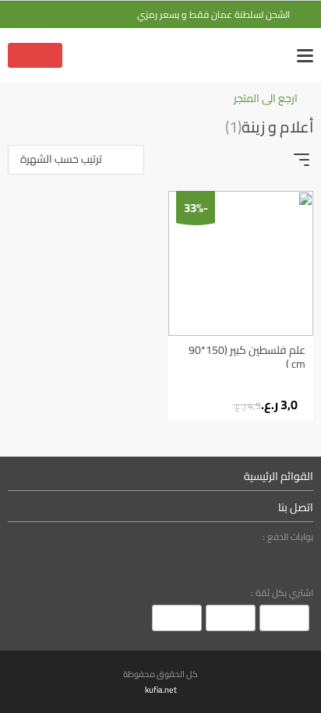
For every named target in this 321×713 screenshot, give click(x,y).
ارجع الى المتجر (266, 98)
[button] (76, 160)
